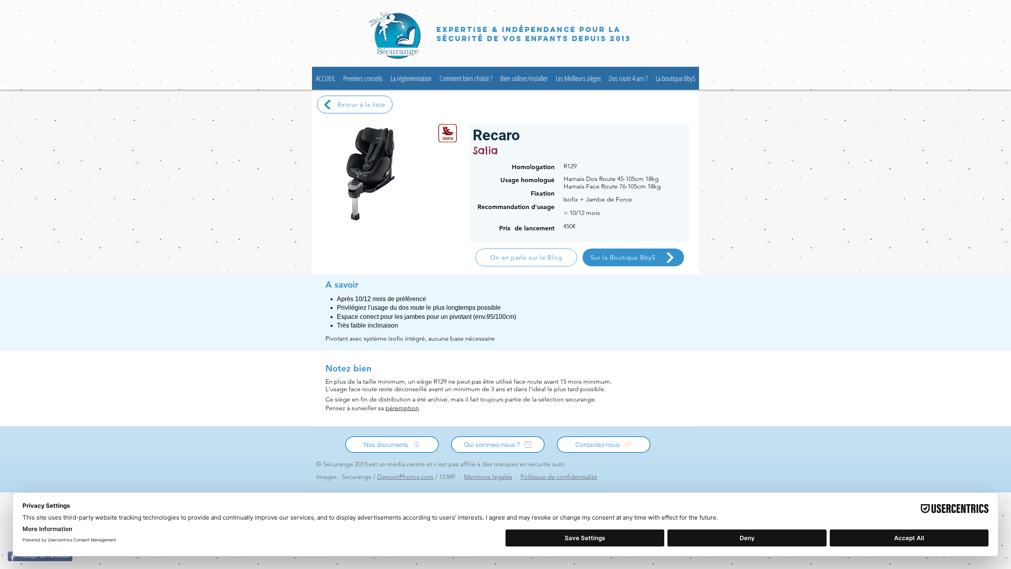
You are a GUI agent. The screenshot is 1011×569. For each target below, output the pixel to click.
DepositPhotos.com (405, 476)
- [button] (492, 476)
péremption (402, 408)
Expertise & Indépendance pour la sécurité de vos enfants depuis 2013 (533, 34)
